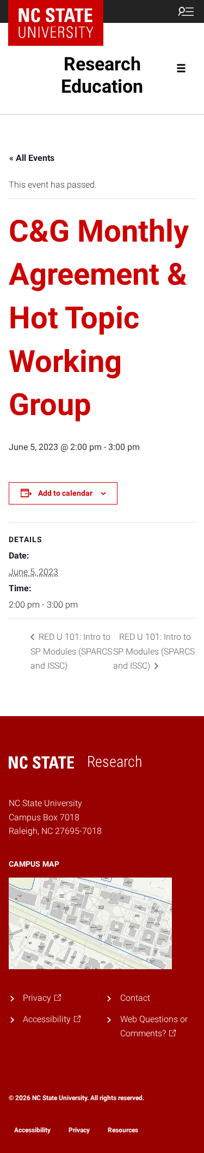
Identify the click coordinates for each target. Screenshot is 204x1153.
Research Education (102, 75)
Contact (135, 998)
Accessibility (32, 1130)
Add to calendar (65, 493)
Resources (123, 1130)
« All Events (31, 158)
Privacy (79, 1130)
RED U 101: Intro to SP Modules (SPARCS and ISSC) (71, 651)
